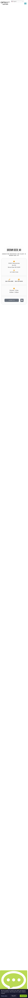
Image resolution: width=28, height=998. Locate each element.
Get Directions (14, 272)
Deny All (13, 995)
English (14, 1)
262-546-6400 (9, 281)
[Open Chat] (13, 981)
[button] (25, 3)
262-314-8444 (19, 281)
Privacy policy (4, 995)
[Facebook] (21, 300)
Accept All (23, 995)
